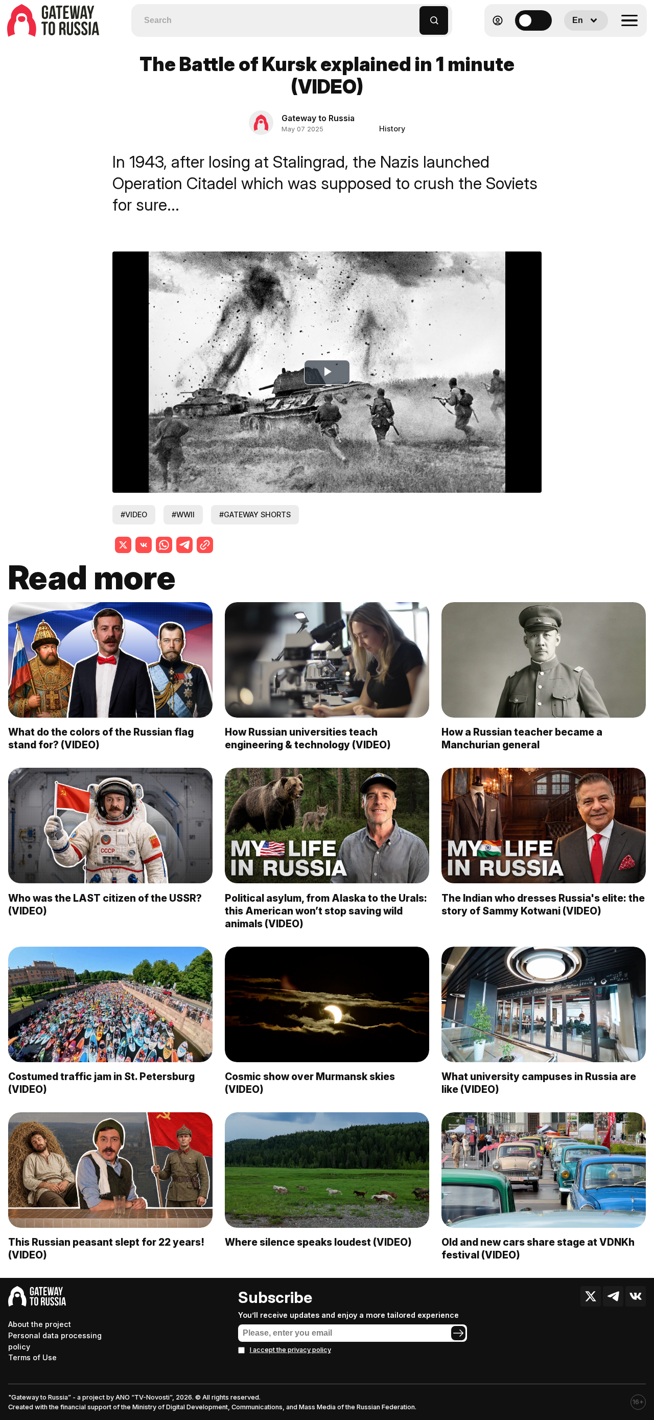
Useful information (573, 45)
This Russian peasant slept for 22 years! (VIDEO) (106, 1248)
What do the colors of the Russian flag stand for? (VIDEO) (101, 738)
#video (134, 514)
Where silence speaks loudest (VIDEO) (318, 1242)
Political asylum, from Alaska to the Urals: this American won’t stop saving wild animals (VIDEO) (326, 911)
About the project (39, 1324)
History (392, 128)
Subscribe (275, 1297)
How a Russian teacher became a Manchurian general (521, 738)
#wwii (183, 514)
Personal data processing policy (55, 1341)
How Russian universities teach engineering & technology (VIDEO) (308, 738)
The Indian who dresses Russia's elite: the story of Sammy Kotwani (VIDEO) (543, 904)
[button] (412, 15)
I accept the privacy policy (290, 1350)
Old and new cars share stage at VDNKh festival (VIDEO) (538, 1248)
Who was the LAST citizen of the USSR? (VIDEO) (105, 904)
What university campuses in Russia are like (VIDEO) (538, 1082)
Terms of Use (32, 1357)
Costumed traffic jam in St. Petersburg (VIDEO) (101, 1082)
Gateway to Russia (318, 118)
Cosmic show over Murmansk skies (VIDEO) (310, 1082)
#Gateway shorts (255, 514)
